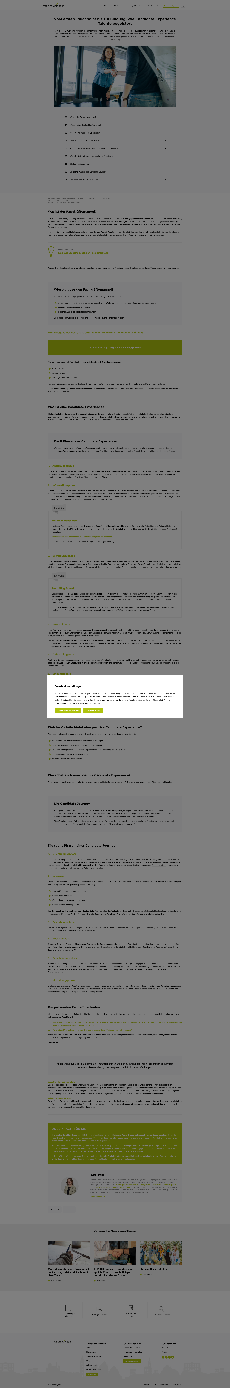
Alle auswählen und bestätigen (68, 710)
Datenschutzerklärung (93, 703)
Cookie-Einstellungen (93, 710)
